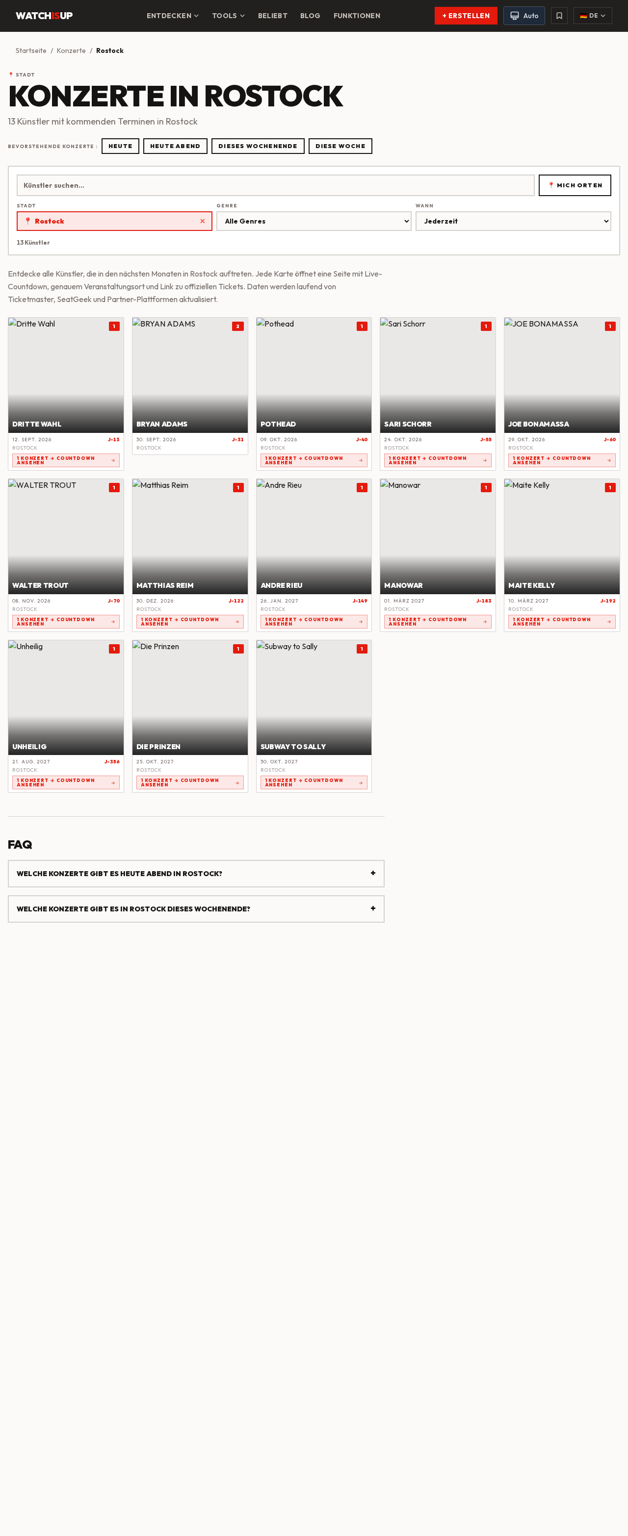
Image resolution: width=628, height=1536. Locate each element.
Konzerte (71, 50)
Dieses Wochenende (257, 146)
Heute (120, 146)
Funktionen (357, 15)
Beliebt (273, 15)
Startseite (31, 50)
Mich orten (575, 185)
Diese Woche (340, 146)
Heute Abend (175, 146)
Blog (310, 15)
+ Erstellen (466, 15)
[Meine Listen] (559, 15)
